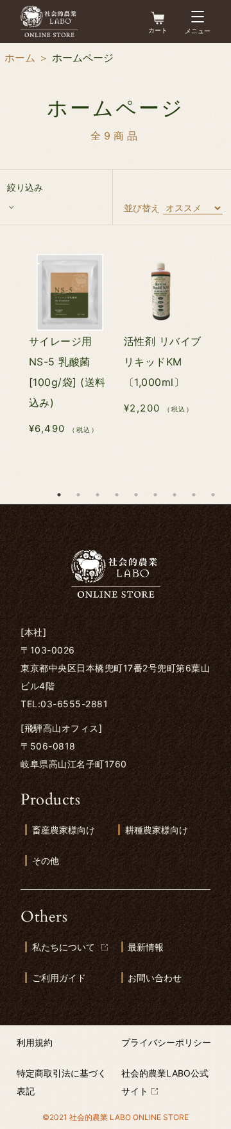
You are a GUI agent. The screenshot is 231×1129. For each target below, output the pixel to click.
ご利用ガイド (59, 977)
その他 (45, 860)
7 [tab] (174, 494)
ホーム (19, 57)
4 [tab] (116, 494)
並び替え (142, 207)
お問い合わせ (155, 977)
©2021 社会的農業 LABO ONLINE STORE (115, 1117)
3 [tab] (97, 494)
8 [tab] (193, 494)
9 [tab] (213, 494)
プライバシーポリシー (166, 1042)
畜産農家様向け (63, 829)
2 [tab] (78, 494)
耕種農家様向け (156, 829)
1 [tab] (59, 494)
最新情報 (146, 946)
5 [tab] (136, 494)
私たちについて (63, 946)
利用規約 (35, 1042)
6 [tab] (155, 494)
